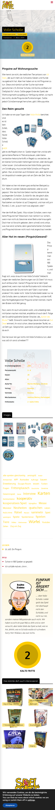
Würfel (34, 521)
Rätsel (18, 512)
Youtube (46, 522)
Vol (31, 114)
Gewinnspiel (9, 493)
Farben (44, 484)
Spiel (47, 512)
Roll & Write (7, 513)
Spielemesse (28, 516)
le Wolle (36, 114)
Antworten (7, 480)
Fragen (6, 488)
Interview (29, 493)
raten (47, 507)
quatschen (35, 508)
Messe (43, 503)
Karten (44, 493)
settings (31, 800)
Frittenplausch (20, 488)
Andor (40, 475)
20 (28, 375)
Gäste (19, 494)
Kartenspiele (22, 34)
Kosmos (31, 388)
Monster (7, 508)
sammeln (37, 512)
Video (13, 522)
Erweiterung (9, 483)
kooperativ (24, 498)
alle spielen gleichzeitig (14, 475)
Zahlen (5, 526)
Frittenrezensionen (9, 34)
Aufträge (34, 480)
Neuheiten (20, 508)
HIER (5, 148)
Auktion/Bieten (34, 397)
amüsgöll (31, 475)
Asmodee (24, 479)
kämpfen (33, 503)
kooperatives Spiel (15, 503)
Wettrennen (22, 522)
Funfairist (8, 38)
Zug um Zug (15, 526)
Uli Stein (44, 384)
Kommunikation (9, 499)
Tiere (6, 522)
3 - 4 (29, 370)
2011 (29, 366)
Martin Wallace (34, 384)
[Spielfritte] (8, 8)
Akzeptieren (10, 805)
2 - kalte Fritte (33, 402)
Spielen (40, 516)
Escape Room (24, 483)
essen (36, 483)
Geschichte (35, 488)
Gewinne (44, 488)
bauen (43, 479)
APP (16, 479)
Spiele (16, 516)
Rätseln (26, 513)
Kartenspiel (45, 397)
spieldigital (7, 517)
